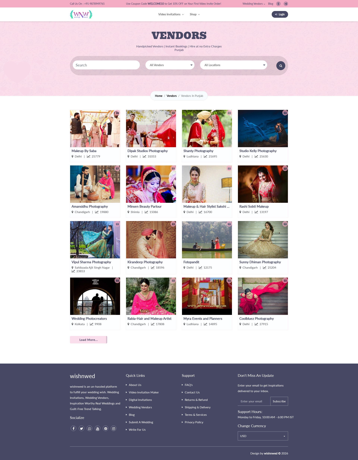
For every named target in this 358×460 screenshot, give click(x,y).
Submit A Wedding (141, 422)
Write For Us (137, 429)
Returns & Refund (196, 399)
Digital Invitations (140, 399)
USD (243, 436)
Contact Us (192, 392)
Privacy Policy (194, 422)
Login (282, 14)
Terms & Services (196, 414)
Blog (270, 3)
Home (158, 95)
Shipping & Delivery (198, 407)
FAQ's (189, 385)
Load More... (88, 339)
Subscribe (279, 401)
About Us (135, 385)
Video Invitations (169, 14)
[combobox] (169, 64)
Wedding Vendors (253, 3)
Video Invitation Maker (144, 392)
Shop (193, 14)
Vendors (172, 95)
